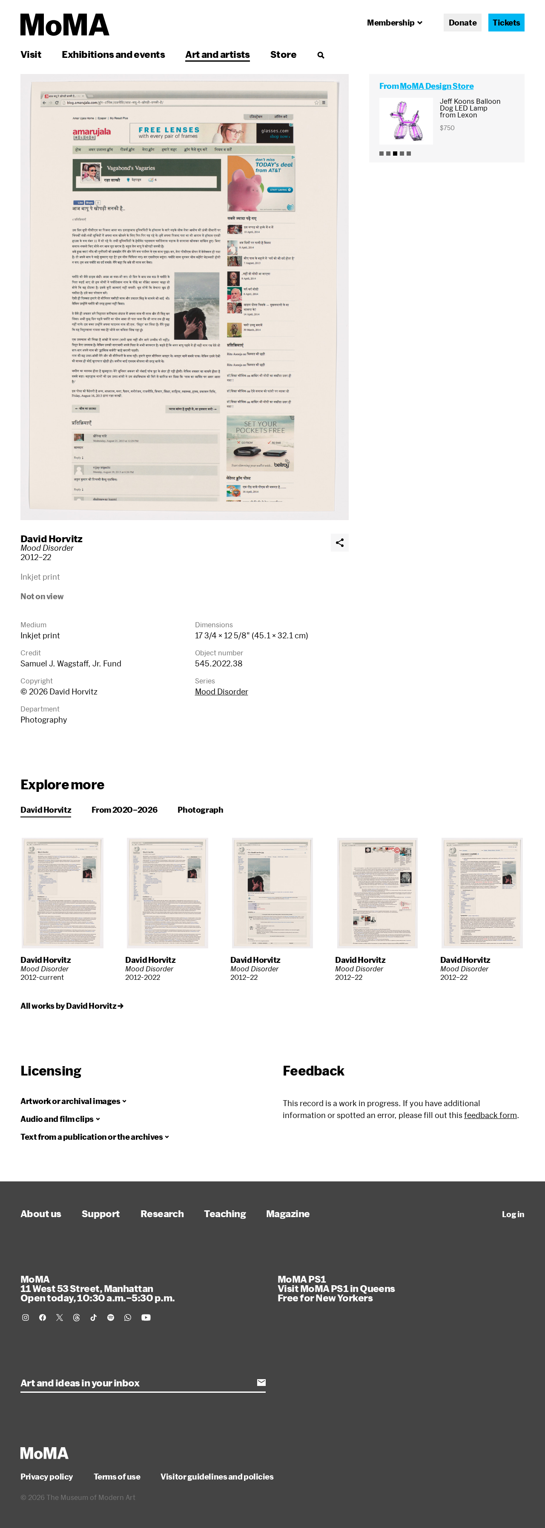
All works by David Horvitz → (71, 1006)
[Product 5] (409, 153)
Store (283, 54)
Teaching (225, 1213)
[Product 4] (402, 153)
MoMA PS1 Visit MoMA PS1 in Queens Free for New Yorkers (336, 1288)
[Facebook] (42, 1317)
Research (162, 1213)
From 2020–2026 (124, 809)
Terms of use (117, 1476)
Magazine (288, 1213)
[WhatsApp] (128, 1317)
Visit (30, 54)
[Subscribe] (261, 1382)
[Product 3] (395, 153)
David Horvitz (51, 538)
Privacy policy (46, 1476)
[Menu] (320, 55)
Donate (462, 22)
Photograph (200, 809)
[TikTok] (94, 1317)
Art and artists (217, 54)
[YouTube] (146, 1317)
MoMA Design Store (436, 86)
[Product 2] (388, 153)
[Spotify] (111, 1317)
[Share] (340, 543)
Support (101, 1213)
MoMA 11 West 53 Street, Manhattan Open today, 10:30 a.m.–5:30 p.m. (97, 1288)
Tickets (506, 22)
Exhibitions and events (113, 54)
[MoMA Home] (64, 25)
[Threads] (77, 1317)
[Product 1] (381, 153)
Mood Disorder (221, 691)
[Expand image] (184, 297)
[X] (59, 1317)
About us (40, 1213)
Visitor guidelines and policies (217, 1476)
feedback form (490, 1115)
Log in (513, 1214)
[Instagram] (25, 1317)
